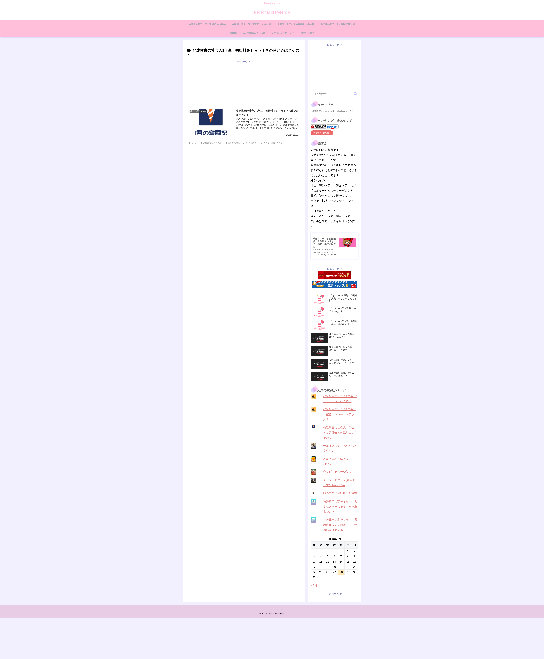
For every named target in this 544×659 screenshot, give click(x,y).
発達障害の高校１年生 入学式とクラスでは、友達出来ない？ (340, 506)
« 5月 (314, 585)
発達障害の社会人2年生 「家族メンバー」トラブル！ (339, 414)
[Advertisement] (244, 83)
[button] (355, 93)
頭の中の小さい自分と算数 (340, 493)
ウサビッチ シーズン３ (337, 471)
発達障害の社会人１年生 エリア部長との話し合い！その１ (340, 432)
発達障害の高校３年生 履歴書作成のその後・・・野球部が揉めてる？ (340, 524)
